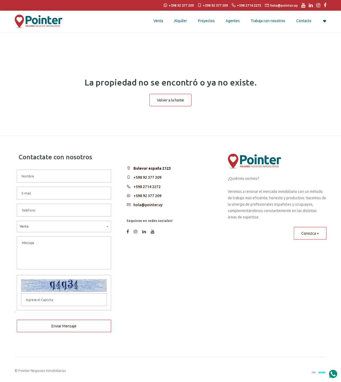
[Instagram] (317, 5)
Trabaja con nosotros (268, 21)
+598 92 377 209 (147, 177)
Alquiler (180, 21)
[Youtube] (302, 5)
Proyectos (206, 21)
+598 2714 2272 (147, 187)
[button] (64, 226)
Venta (158, 21)
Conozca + (310, 233)
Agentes (233, 21)
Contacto (303, 21)
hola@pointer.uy (148, 205)
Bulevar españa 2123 (152, 168)
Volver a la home (170, 100)
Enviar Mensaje (63, 326)
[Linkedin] (309, 5)
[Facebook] (323, 5)
